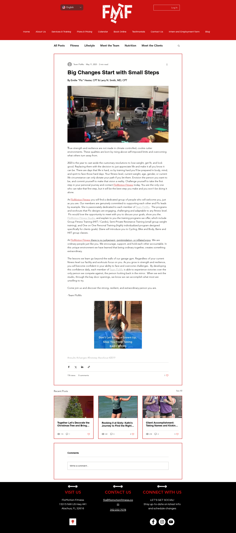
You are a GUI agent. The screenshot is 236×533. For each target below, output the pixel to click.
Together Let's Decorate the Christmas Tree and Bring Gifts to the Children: (73, 424)
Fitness (74, 45)
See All (179, 390)
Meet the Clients (152, 45)
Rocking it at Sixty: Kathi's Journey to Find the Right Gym (117, 424)
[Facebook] (153, 521)
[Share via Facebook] (68, 367)
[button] (178, 45)
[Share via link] (89, 367)
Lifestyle (89, 45)
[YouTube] (171, 521)
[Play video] (118, 114)
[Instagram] (162, 521)
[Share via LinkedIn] (82, 367)
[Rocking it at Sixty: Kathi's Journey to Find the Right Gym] (118, 407)
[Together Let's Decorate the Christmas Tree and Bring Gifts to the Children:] (73, 407)
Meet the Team (109, 45)
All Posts (59, 45)
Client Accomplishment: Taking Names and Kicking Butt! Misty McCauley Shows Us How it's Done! (161, 424)
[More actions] (167, 64)
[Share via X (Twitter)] (75, 367)
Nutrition (130, 45)
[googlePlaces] (72, 521)
